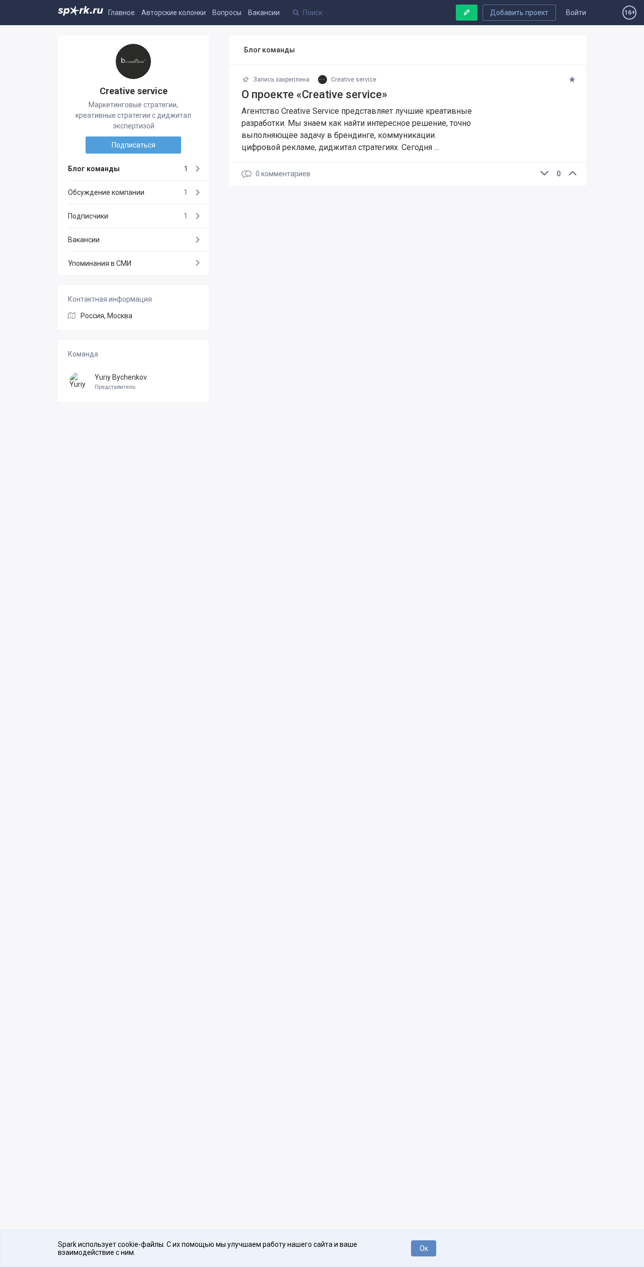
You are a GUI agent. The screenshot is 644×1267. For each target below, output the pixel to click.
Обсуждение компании (128, 192)
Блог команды (128, 169)
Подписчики (128, 216)
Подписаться (133, 145)
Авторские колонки (173, 13)
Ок (424, 1248)
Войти (576, 13)
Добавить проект (519, 13)
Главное (121, 13)
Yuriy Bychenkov (121, 382)
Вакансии (264, 13)
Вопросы (227, 13)
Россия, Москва (106, 316)
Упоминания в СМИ (99, 263)
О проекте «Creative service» (314, 94)
